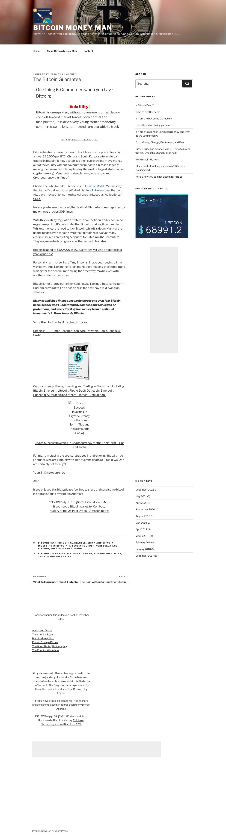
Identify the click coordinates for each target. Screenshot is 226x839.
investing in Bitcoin (53, 546)
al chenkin (70, 74)
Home (36, 50)
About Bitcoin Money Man (61, 50)
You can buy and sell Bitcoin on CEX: (61, 724)
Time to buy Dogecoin (147, 111)
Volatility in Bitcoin (66, 548)
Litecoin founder (82, 546)
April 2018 (141, 529)
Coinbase (99, 506)
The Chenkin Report (43, 634)
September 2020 (145, 509)
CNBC (37, 199)
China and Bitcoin (101, 543)
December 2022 (144, 489)
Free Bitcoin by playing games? (152, 125)
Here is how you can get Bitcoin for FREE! (158, 176)
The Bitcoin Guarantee (55, 556)
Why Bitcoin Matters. (147, 159)
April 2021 (141, 502)
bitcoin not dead (79, 553)
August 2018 (142, 516)
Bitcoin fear (47, 543)
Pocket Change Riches (45, 642)
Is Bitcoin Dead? (144, 105)
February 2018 (143, 542)
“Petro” (64, 177)
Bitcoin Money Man (72, 28)
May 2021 (141, 496)
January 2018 (143, 549)
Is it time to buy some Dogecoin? (153, 118)
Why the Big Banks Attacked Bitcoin (60, 322)
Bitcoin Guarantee (72, 543)
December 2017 (144, 555)
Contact (88, 50)
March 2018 (142, 535)
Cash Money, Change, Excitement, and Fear (159, 142)
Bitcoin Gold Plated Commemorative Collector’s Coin (79, 140)
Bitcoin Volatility (107, 553)
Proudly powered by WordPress (50, 830)
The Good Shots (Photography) (49, 646)
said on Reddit (96, 186)
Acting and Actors (42, 630)
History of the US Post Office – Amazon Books (79, 510)
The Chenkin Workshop (45, 650)
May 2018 (141, 522)
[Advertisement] (164, 300)
